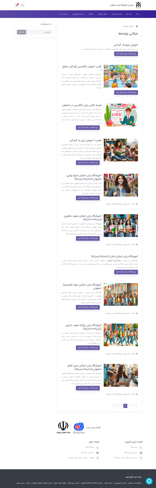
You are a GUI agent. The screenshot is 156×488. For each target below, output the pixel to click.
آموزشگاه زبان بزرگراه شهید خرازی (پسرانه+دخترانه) (83, 327)
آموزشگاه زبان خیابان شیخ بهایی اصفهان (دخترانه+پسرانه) (84, 177)
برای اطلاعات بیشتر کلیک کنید (126, 53)
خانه (137, 14)
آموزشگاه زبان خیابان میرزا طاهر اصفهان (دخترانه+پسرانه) (84, 367)
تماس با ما (64, 14)
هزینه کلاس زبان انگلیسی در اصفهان (81, 105)
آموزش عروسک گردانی (126, 45)
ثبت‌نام (128, 14)
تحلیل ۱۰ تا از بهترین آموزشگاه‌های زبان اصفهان (120, 204)
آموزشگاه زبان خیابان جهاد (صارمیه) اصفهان (82, 286)
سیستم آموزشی (78, 14)
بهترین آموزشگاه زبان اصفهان (121, 5)
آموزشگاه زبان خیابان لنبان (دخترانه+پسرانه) (114, 256)
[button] (17, 5)
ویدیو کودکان (117, 14)
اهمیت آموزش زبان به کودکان (85, 140)
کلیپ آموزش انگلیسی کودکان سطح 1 (81, 68)
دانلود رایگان (102, 14)
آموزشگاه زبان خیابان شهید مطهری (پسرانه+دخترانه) (82, 218)
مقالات (90, 14)
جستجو (21, 32)
